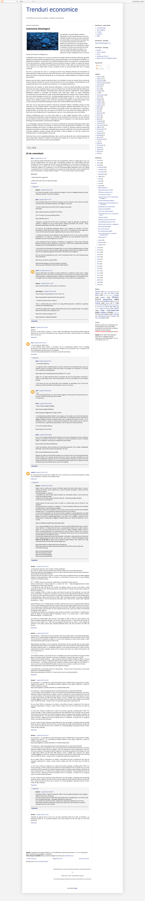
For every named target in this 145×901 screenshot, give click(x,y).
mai (99, 183)
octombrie (101, 171)
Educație (99, 151)
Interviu (99, 147)
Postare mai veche (84, 858)
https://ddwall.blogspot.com (103, 43)
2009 (98, 280)
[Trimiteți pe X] (32, 148)
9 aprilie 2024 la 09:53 (45, 390)
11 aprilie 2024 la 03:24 (42, 735)
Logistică (99, 149)
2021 (98, 252)
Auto (98, 111)
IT (97, 93)
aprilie (100, 185)
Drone (98, 54)
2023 (98, 247)
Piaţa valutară (100, 95)
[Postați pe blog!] (30, 148)
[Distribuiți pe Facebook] (33, 148)
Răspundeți (34, 183)
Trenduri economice (52, 9)
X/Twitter (99, 32)
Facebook (99, 34)
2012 (98, 273)
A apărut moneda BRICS (104, 209)
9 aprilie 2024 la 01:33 (45, 361)
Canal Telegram (101, 30)
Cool (98, 141)
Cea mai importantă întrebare (106, 200)
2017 (98, 261)
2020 (98, 254)
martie (100, 240)
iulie (99, 178)
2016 (98, 263)
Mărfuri (99, 107)
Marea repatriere (102, 187)
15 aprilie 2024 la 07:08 (49, 291)
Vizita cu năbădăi (101, 52)
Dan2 (32, 342)
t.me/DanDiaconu (68, 855)
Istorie (98, 117)
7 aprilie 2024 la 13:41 (40, 158)
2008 (98, 282)
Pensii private (100, 129)
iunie (99, 181)
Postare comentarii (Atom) (41, 861)
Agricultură (99, 113)
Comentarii (100, 68)
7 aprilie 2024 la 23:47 (45, 199)
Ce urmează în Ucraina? (104, 194)
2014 (98, 268)
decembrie (101, 167)
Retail (98, 109)
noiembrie (101, 169)
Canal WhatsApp (101, 28)
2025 (98, 163)
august (100, 176)
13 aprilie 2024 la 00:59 (46, 792)
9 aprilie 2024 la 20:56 (46, 485)
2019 (98, 257)
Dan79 (37, 270)
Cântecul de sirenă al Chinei (105, 190)
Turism (99, 131)
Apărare (99, 137)
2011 (98, 275)
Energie (99, 99)
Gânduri (99, 79)
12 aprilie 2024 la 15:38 (42, 814)
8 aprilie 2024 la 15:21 (42, 472)
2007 (98, 284)
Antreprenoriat (101, 139)
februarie (101, 242)
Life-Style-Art (100, 145)
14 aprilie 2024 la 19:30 (46, 283)
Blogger (75, 888)
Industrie (99, 103)
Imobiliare (99, 105)
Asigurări (99, 127)
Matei (32, 158)
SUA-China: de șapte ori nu (105, 192)
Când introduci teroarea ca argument (108, 224)
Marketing (99, 135)
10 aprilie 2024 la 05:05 (45, 403)
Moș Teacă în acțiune (103, 229)
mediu (98, 153)
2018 (98, 259)
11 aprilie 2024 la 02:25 (42, 566)
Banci (98, 87)
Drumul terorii (102, 237)
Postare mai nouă (31, 858)
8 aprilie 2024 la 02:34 (40, 342)
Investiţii (99, 91)
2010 (98, 277)
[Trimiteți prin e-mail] (28, 148)
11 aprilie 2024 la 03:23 (42, 680)
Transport (99, 123)
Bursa (98, 89)
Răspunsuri (36, 186)
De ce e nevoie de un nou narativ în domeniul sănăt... (107, 234)
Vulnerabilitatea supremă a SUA (106, 222)
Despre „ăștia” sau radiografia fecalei (106, 58)
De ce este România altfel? (105, 231)
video (98, 97)
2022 (98, 250)
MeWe (98, 36)
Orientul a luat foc (103, 217)
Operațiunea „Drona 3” (103, 56)
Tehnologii (99, 121)
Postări (99, 65)
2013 (98, 271)
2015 (98, 266)
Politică (99, 77)
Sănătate (99, 101)
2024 (98, 165)
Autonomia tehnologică (104, 226)
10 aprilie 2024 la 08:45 (45, 434)
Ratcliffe (99, 50)
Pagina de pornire (57, 858)
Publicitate (99, 133)
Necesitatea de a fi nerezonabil (106, 206)
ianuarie (100, 244)
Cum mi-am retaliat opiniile (105, 211)
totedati (33, 472)
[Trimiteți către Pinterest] (35, 148)
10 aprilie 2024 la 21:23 (46, 270)
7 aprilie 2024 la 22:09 (42, 327)
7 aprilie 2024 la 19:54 (46, 190)
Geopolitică (100, 81)
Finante (99, 85)
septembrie (101, 174)
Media (98, 119)
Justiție (98, 143)
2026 (98, 160)
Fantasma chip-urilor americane (107, 219)
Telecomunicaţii (101, 125)
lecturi (98, 115)
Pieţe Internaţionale (102, 83)
